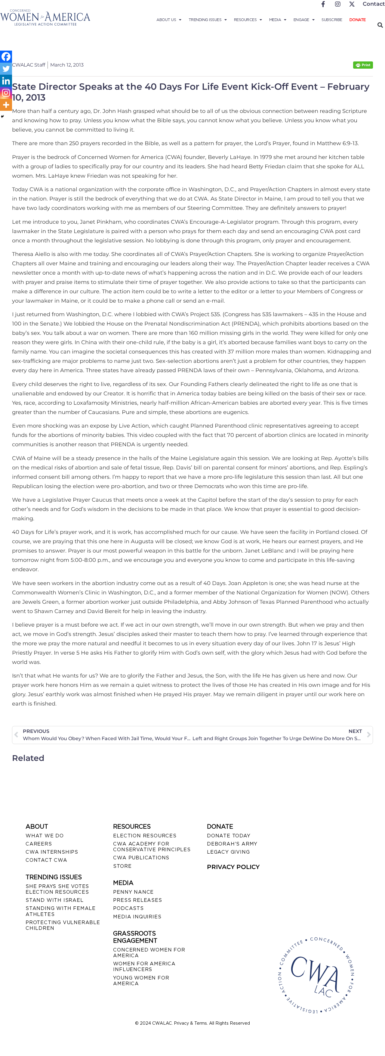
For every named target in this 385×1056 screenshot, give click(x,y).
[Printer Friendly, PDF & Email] (363, 67)
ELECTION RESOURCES (144, 836)
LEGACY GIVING (228, 852)
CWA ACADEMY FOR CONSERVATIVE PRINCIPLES (151, 846)
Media (275, 19)
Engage (301, 19)
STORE (122, 866)
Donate (358, 19)
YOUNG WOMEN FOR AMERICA (141, 980)
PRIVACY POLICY (233, 867)
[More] (6, 105)
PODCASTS (128, 908)
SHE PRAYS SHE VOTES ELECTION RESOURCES (57, 889)
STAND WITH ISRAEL (55, 900)
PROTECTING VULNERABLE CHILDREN (63, 925)
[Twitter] (6, 69)
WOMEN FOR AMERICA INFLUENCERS (144, 966)
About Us (166, 19)
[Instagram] (6, 93)
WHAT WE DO (45, 836)
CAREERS (39, 844)
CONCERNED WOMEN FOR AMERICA (149, 952)
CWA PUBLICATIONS (141, 858)
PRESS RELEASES (137, 900)
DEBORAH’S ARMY (232, 844)
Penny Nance (133, 892)
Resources (245, 19)
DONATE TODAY (229, 836)
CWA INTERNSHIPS (52, 852)
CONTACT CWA (46, 860)
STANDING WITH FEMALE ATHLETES (61, 911)
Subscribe (332, 19)
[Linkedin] (6, 81)
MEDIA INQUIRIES (137, 917)
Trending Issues (205, 19)
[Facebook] (6, 57)
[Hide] (2, 116)
